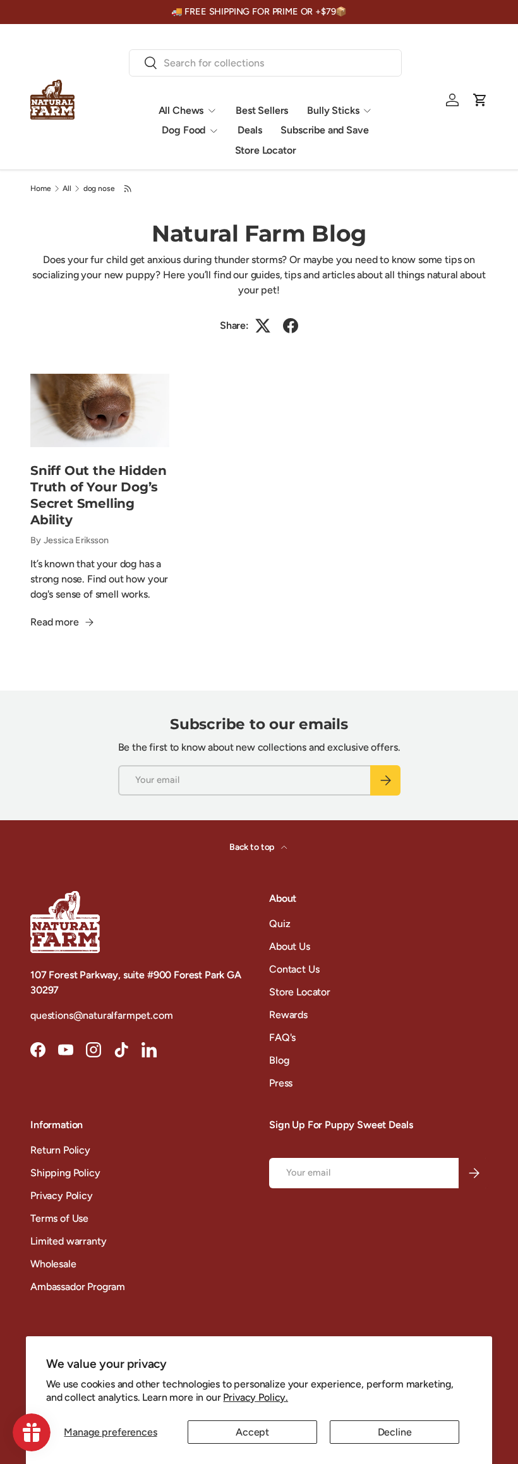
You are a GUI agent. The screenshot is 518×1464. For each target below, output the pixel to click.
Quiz (279, 924)
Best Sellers (262, 110)
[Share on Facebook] (290, 326)
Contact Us (294, 969)
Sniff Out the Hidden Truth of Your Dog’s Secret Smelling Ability (98, 495)
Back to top (252, 847)
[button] (480, 100)
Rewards (288, 1015)
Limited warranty (68, 1241)
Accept (252, 1432)
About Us (289, 946)
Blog (279, 1060)
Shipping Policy (65, 1173)
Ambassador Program (77, 1287)
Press (280, 1083)
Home (40, 188)
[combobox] (265, 63)
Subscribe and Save (324, 130)
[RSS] (128, 188)
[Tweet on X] (263, 326)
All (67, 188)
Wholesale (53, 1264)
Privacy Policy (61, 1196)
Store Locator (265, 150)
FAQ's (282, 1037)
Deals (250, 130)
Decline (395, 1432)
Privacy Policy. (255, 1397)
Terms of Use (59, 1218)
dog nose (99, 188)
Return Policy (60, 1150)
